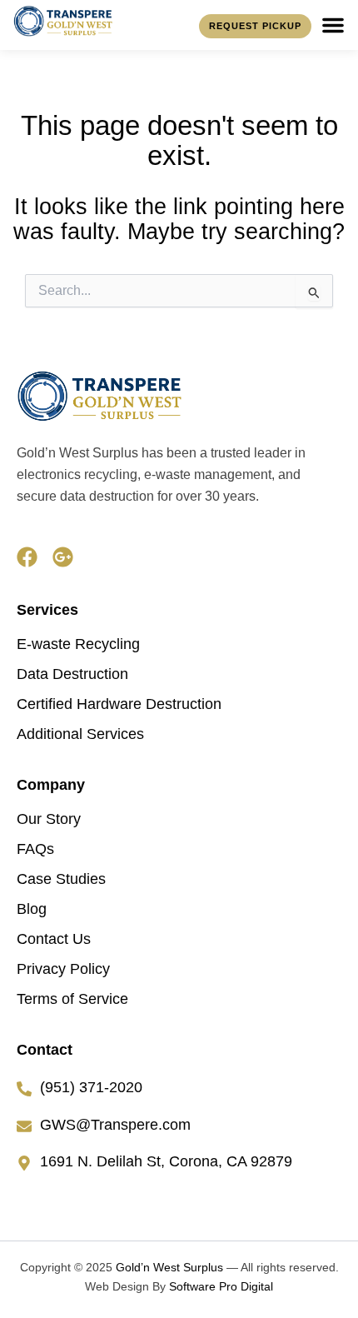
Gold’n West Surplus (169, 1267)
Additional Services (80, 734)
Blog (32, 909)
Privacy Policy (63, 969)
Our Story (49, 819)
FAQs (35, 849)
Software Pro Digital (221, 1286)
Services (47, 609)
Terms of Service (72, 999)
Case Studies (61, 879)
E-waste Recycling (78, 644)
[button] (333, 25)
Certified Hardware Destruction (119, 704)
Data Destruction (72, 674)
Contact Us (54, 939)
